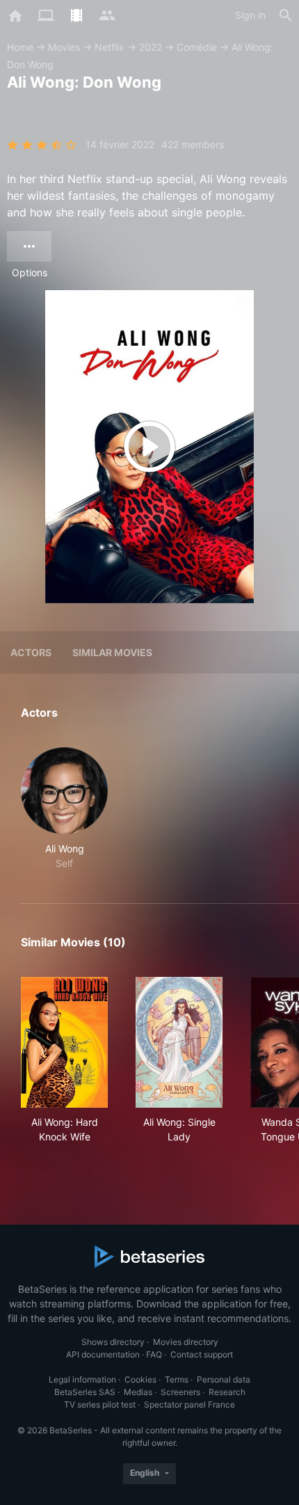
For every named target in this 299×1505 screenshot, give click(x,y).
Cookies (140, 1379)
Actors (30, 652)
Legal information (82, 1379)
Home (20, 47)
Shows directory (113, 1342)
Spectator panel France (189, 1404)
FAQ (154, 1354)
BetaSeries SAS (84, 1392)
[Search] (286, 15)
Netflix (109, 47)
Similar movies (112, 652)
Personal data (223, 1379)
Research (227, 1392)
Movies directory (185, 1342)
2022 (150, 47)
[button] (64, 808)
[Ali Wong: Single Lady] (179, 1042)
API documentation (103, 1354)
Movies (64, 47)
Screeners (180, 1392)
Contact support (201, 1354)
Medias (138, 1392)
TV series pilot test (100, 1404)
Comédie (197, 47)
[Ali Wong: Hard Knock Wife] (64, 1042)
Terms (176, 1379)
